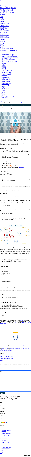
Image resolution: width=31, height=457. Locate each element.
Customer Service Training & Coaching (6, 433)
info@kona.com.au (24, 328)
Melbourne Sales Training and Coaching (6, 72)
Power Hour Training (4, 432)
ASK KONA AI (2, 29)
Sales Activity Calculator (3, 27)
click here (21, 320)
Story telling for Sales (2, 21)
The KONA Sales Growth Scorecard (4, 28)
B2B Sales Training (4, 66)
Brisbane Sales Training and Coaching (6, 447)
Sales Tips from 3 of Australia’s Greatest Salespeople (6, 349)
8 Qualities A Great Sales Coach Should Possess (5, 350)
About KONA (1, 47)
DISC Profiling (3, 90)
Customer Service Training (3, 18)
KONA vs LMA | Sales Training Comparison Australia (8, 59)
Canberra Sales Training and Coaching (4, 26)
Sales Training (1, 4)
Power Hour (1, 16)
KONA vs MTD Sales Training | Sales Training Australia (7, 13)
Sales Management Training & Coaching (6, 430)
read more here (15, 322)
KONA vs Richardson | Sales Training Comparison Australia (7, 9)
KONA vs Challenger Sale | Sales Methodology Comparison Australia (10, 55)
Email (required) (2, 374)
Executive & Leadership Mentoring (4, 32)
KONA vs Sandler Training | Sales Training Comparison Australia (8, 7)
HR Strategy (1, 34)
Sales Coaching (2, 17)
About (2, 95)
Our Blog (19, 102)
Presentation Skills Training (5, 434)
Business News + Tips (5, 348)
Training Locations (2, 22)
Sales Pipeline (3, 64)
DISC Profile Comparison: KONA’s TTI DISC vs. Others (7, 42)
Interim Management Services (3, 36)
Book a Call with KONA (5, 97)
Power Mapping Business (17, 348)
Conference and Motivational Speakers (4, 35)
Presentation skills (4, 68)
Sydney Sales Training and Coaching (4, 23)
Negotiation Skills (2, 19)
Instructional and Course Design (5, 84)
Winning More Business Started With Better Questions (6, 358)
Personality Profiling (2, 40)
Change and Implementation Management (5, 37)
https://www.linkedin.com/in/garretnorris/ (18, 345)
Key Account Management (3, 20)
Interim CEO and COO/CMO (5, 88)
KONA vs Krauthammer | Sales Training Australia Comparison (9, 61)
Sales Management (4, 63)
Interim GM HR (3, 86)
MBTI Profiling (2, 43)
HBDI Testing (1, 44)
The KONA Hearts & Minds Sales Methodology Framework (7, 48)
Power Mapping (12, 348)
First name (1, 368)
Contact (24, 102)
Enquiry (1, 384)
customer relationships (21, 167)
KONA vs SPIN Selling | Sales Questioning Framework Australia (8, 8)
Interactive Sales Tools (4, 75)
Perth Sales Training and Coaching (4, 25)
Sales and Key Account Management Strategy (7, 70)
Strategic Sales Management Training (4, 31)
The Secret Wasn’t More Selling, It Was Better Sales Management (8, 357)
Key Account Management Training (6, 435)
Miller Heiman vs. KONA (3, 49)
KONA (5, 328)
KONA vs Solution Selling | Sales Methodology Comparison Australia (10, 57)
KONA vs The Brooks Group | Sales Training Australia (6, 10)
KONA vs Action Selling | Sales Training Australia (6, 11)
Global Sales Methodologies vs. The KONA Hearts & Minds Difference (8, 50)
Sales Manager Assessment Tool (5, 77)
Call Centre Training (2, 14)
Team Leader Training (4, 440)
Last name (1, 371)
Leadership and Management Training (4, 30)
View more (1, 360)
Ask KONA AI (27, 455)
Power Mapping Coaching (24, 348)
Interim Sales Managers (3, 39)
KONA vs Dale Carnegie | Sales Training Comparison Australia (9, 54)
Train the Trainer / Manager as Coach (6, 81)
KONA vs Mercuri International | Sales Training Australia (7, 12)
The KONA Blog (2, 45)
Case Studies (1, 46)
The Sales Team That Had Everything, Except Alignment (7, 356)
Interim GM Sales (2, 38)
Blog (2, 93)
